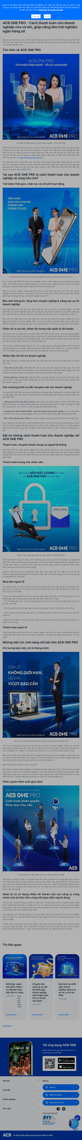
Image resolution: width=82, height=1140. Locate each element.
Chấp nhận (36, 16)
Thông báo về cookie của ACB (50, 10)
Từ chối (47, 16)
